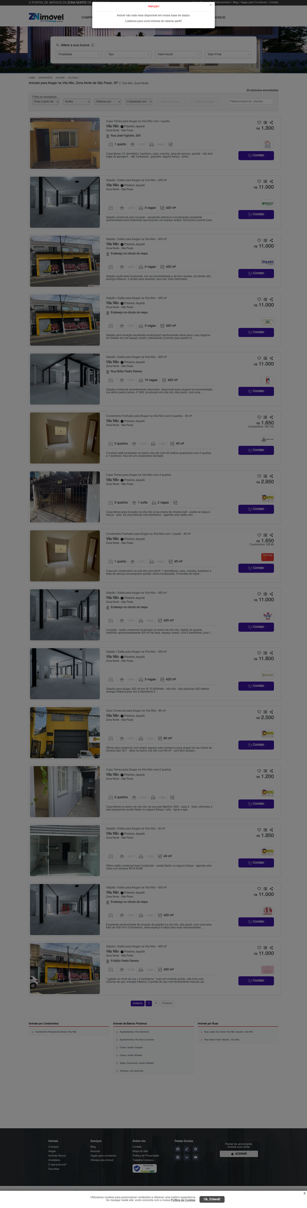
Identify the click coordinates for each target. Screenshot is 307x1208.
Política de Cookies (183, 1200)
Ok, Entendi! (212, 1199)
